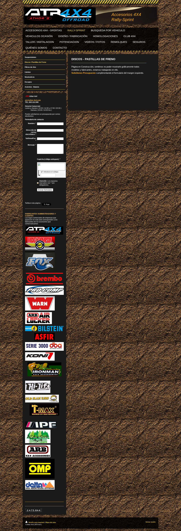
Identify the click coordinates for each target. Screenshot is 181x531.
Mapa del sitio (51, 522)
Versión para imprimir (36, 522)
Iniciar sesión (151, 522)
